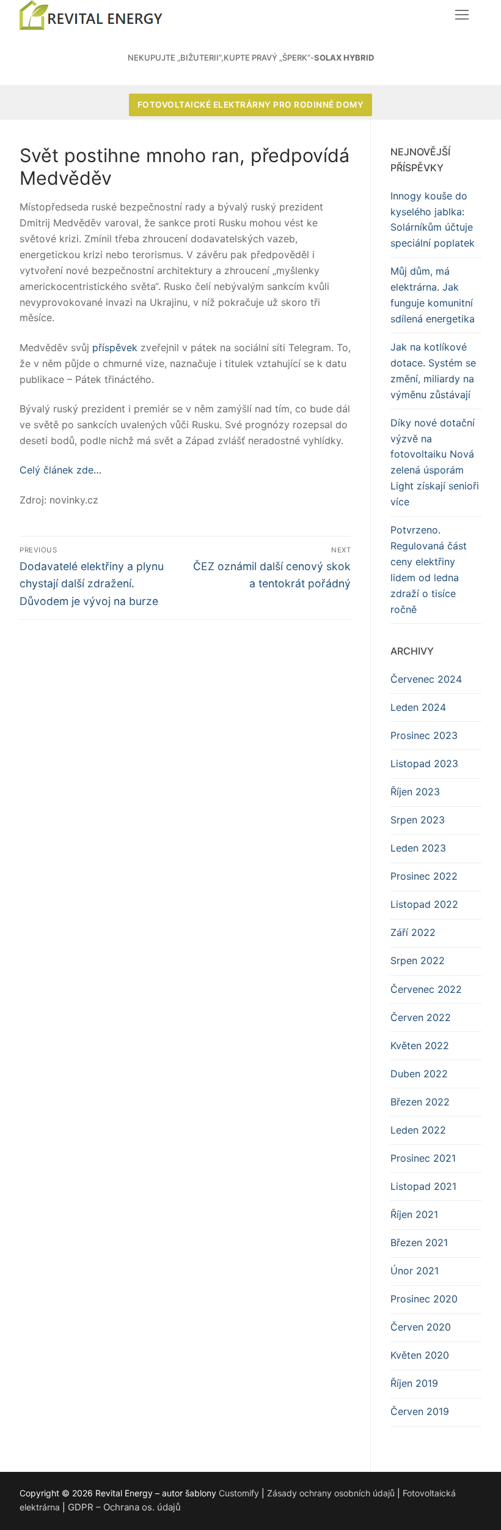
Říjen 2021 (414, 1214)
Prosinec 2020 (424, 1299)
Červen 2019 (419, 1411)
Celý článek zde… (60, 470)
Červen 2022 (420, 1017)
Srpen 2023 (417, 820)
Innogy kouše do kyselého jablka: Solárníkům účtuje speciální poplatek (432, 220)
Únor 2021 (414, 1270)
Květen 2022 (419, 1045)
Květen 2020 (419, 1355)
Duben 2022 (419, 1074)
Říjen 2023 (415, 791)
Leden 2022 (418, 1130)
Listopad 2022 (424, 904)
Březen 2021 (419, 1242)
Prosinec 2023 (424, 735)
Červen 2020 (420, 1327)
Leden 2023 (418, 848)
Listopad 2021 (423, 1186)
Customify (239, 1493)
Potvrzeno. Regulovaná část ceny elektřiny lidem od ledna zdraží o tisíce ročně (428, 569)
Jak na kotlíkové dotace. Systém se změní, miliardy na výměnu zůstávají (433, 371)
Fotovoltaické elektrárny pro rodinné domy (250, 105)
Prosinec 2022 (424, 876)
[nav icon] (461, 15)
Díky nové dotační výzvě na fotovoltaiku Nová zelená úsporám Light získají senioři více (434, 462)
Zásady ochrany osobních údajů (331, 1493)
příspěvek (114, 347)
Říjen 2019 (414, 1383)
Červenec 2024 (426, 679)
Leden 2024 (418, 707)
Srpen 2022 (417, 960)
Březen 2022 (420, 1102)
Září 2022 (413, 932)
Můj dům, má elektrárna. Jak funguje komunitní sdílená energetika (432, 295)
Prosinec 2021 (423, 1158)
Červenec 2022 (426, 989)
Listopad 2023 (424, 763)
